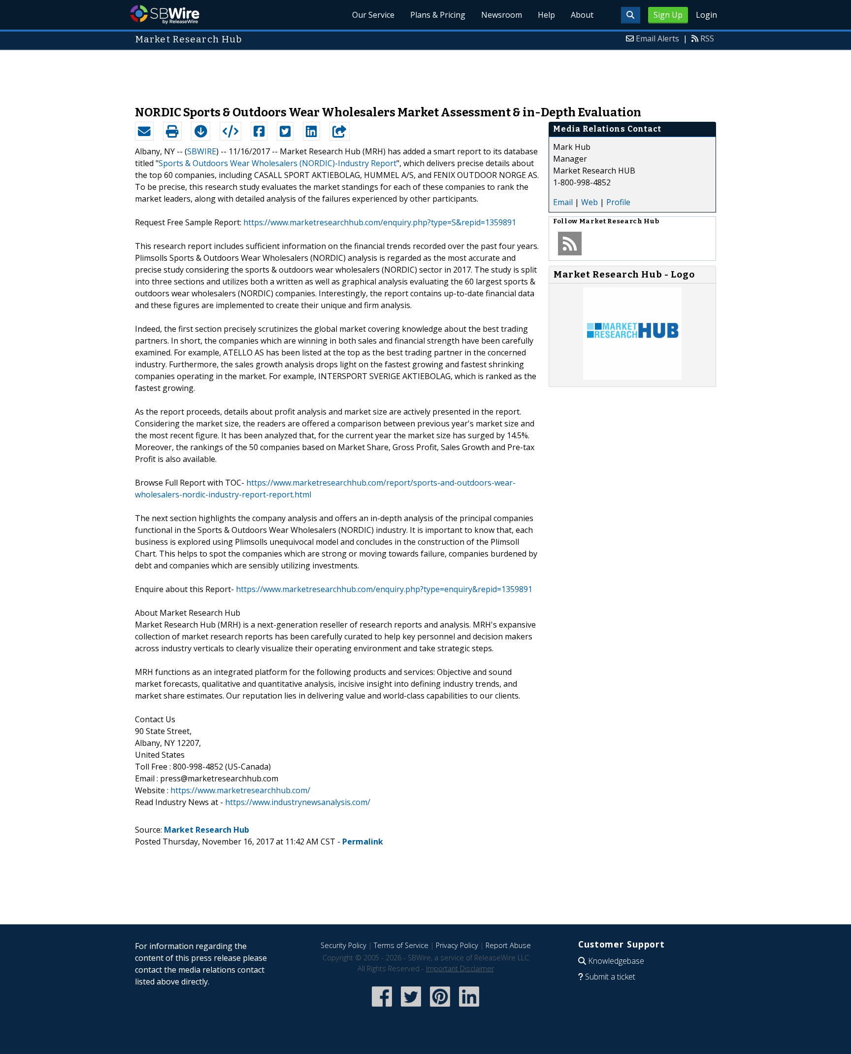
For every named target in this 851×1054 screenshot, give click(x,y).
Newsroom (501, 14)
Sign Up (668, 14)
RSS (707, 38)
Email (563, 202)
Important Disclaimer (460, 968)
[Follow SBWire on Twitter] (411, 1007)
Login (706, 14)
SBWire (164, 14)
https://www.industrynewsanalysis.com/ (297, 802)
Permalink (362, 841)
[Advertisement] (425, 73)
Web (589, 202)
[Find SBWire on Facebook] (381, 1007)
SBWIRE (201, 151)
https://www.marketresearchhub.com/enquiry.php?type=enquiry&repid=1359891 (384, 589)
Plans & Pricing (437, 14)
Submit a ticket (610, 976)
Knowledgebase (616, 960)
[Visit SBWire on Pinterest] (440, 1007)
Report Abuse (508, 945)
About (582, 14)
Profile (618, 202)
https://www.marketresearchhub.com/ (240, 790)
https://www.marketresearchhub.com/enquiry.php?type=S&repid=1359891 (379, 222)
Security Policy (343, 945)
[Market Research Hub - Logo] (632, 376)
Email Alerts (657, 38)
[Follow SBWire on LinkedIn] (469, 1007)
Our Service (373, 14)
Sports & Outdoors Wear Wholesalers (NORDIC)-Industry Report (277, 163)
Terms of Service (401, 945)
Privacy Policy (457, 945)
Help (546, 14)
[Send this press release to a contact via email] (144, 131)
